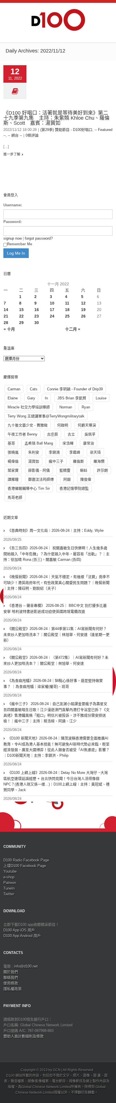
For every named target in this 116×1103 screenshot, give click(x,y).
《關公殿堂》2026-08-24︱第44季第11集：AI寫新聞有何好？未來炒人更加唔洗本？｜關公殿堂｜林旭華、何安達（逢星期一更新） (56, 634)
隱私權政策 (12, 989)
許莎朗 (102, 470)
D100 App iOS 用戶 (19, 930)
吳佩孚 (89, 434)
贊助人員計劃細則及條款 (23, 1036)
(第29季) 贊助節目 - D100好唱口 (66, 130)
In (46, 398)
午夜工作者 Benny (22, 434)
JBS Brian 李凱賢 (71, 398)
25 (67, 316)
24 (52, 316)
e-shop (8, 877)
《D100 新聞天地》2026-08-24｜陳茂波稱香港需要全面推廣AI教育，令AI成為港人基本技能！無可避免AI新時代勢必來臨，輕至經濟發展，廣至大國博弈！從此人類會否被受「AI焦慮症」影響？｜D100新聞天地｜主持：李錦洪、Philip (56, 747)
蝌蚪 (83, 470)
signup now (12, 238)
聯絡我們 (10, 977)
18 (67, 309)
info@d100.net (26, 966)
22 (21, 316)
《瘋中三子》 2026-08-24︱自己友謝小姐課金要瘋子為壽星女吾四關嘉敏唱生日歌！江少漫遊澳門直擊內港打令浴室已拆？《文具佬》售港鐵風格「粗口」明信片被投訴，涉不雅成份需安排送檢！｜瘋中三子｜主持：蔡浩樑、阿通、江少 (56, 712)
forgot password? (39, 238)
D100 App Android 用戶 (22, 936)
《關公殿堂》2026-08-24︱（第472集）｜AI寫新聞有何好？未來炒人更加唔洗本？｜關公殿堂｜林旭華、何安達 (55, 660)
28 (6, 322)
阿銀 (67, 479)
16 (36, 309)
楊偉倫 (13, 461)
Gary (31, 398)
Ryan (86, 407)
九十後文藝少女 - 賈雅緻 (28, 425)
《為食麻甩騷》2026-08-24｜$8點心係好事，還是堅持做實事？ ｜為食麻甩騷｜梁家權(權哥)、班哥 (53, 684)
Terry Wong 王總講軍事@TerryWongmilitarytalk (46, 416)
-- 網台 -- (15, 135)
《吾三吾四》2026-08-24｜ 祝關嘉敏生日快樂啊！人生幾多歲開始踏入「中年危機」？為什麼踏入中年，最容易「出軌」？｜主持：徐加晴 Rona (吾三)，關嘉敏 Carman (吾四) (56, 554)
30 (36, 322)
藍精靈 (64, 470)
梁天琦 (95, 452)
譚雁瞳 (13, 479)
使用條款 (10, 983)
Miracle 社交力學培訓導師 (29, 407)
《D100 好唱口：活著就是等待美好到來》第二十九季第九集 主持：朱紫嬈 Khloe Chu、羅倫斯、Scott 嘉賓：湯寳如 (56, 118)
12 (83, 303)
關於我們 (10, 972)
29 (21, 322)
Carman (14, 389)
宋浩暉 (68, 443)
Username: (12, 205)
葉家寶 (13, 470)
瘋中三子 (56, 461)
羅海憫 (98, 461)
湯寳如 (33, 461)
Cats (33, 389)
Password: (12, 222)
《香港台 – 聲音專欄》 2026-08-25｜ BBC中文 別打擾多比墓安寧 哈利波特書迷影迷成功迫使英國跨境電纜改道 (55, 608)
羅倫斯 (78, 461)
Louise (101, 398)
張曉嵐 (13, 452)
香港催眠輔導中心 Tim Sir (29, 488)
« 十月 (9, 329)
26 (83, 316)
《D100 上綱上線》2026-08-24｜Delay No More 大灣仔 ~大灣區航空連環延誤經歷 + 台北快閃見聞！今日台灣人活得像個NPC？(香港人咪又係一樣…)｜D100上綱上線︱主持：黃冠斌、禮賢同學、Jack (56, 781)
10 (52, 303)
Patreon (9, 883)
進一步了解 (11, 154)
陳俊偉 (85, 479)
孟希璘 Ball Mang (38, 443)
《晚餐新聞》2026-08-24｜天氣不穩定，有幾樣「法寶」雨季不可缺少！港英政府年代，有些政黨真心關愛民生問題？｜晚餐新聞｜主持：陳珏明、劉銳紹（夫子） (56, 582)
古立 (71, 434)
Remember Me (19, 244)
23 (36, 316)
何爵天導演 (87, 425)
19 (83, 309)
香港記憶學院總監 (74, 488)
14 (6, 309)
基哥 (11, 443)
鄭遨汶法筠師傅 (41, 479)
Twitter (8, 894)
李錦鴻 (54, 452)
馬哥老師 (15, 497)
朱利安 (33, 452)
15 (21, 309)
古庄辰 (52, 434)
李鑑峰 (74, 452)
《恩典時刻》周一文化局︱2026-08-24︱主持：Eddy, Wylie (56, 530)
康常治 (88, 443)
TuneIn (9, 888)
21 (6, 316)
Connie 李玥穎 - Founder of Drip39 (75, 389)
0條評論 (32, 135)
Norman (65, 407)
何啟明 (62, 425)
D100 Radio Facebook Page (26, 860)
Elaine (13, 398)
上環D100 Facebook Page (24, 866)
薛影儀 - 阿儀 (39, 470)
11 (67, 303)
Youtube (10, 871)
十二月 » (72, 329)
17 (52, 309)
